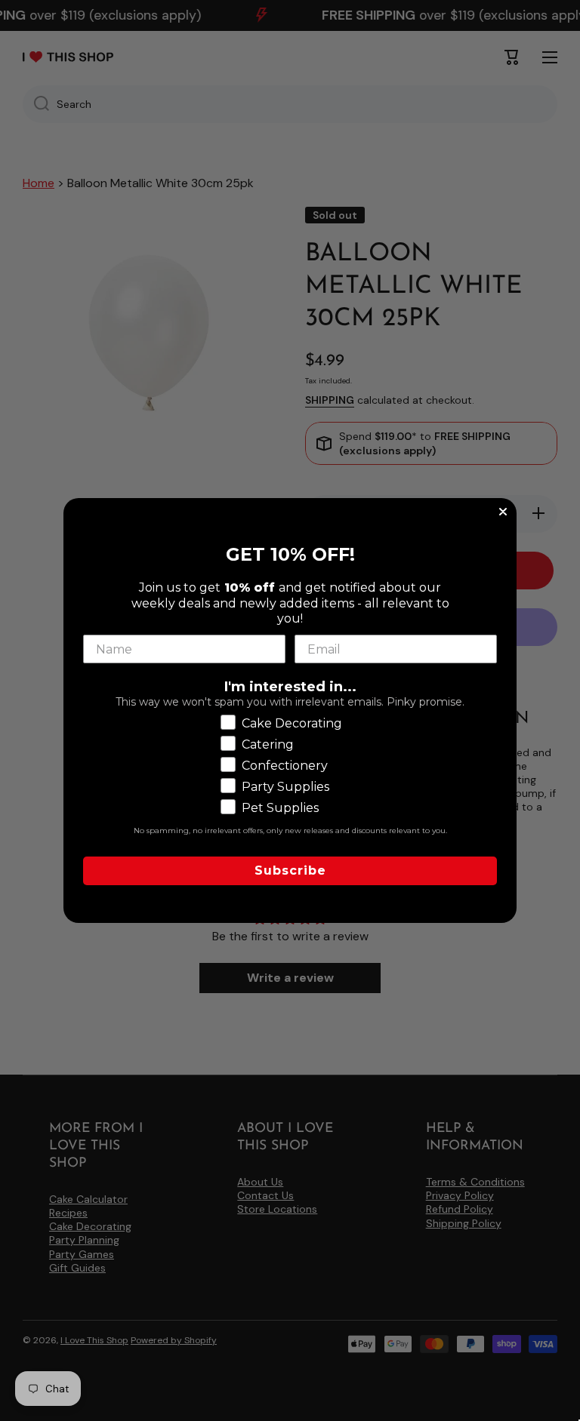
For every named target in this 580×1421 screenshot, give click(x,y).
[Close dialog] (503, 511)
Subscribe (290, 870)
